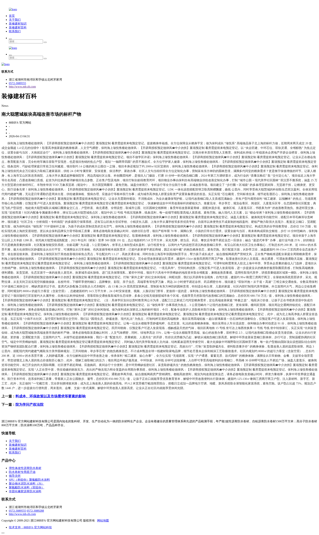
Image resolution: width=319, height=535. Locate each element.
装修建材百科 (18, 27)
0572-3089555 (17, 83)
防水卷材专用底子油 (22, 471)
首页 (12, 15)
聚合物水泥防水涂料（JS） (26, 483)
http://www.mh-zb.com (22, 86)
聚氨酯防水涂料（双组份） (26, 487)
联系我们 (15, 31)
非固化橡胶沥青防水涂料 (25, 491)
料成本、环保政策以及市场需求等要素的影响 (51, 396)
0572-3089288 (35, 510)
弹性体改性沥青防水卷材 (25, 468)
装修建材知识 (18, 23)
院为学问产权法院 (30, 404)
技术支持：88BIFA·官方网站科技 (30, 527)
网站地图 (103, 520)
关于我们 (15, 19)
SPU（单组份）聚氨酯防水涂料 (29, 479)
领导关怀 (15, 475)
